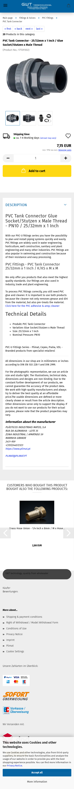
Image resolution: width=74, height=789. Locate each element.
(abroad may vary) (48, 138)
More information (37, 781)
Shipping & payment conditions (24, 616)
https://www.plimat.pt (17, 448)
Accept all (37, 772)
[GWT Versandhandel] (37, 6)
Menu (5, 5)
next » (29, 28)
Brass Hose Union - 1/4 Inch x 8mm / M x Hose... (37, 528)
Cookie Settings (15, 651)
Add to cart (37, 171)
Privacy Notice (14, 765)
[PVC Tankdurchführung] (37, 78)
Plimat (10, 645)
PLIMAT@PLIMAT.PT (16, 455)
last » (39, 28)
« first (7, 28)
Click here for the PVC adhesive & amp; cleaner (32, 305)
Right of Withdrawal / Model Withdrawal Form (32, 622)
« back (18, 28)
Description (16, 205)
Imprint (10, 640)
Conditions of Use (16, 628)
